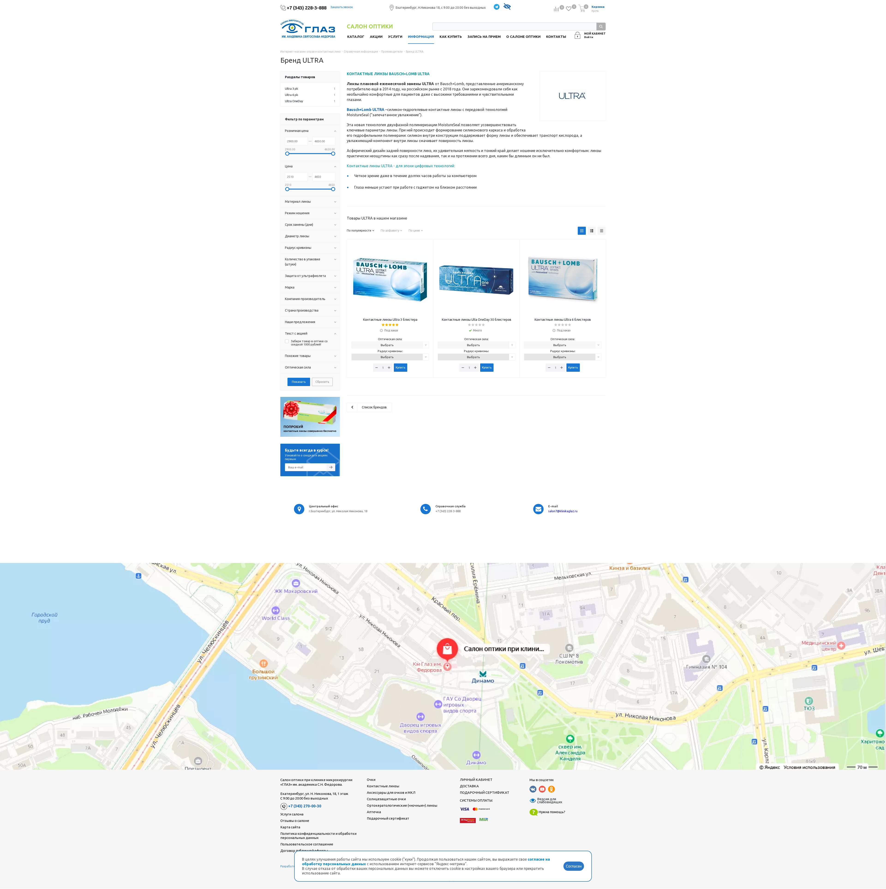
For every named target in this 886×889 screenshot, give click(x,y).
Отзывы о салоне (294, 821)
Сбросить (322, 381)
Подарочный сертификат (388, 818)
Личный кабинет (476, 780)
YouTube (542, 789)
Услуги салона (291, 814)
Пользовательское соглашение (306, 844)
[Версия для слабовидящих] (507, 7)
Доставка (469, 786)
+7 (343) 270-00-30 (304, 806)
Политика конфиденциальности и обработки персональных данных (318, 836)
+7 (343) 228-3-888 (306, 7)
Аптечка (374, 812)
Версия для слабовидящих (547, 800)
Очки (371, 780)
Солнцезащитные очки (386, 799)
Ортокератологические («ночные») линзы (402, 805)
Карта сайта (290, 827)
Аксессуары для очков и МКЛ (391, 792)
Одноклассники (551, 789)
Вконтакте (533, 789)
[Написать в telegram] (496, 7)
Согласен (574, 866)
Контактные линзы (383, 786)
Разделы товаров (300, 77)
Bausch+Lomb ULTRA (365, 109)
